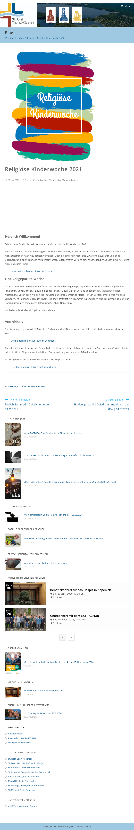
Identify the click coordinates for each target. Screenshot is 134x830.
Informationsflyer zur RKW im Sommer (32, 271)
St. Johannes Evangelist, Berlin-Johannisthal (29, 772)
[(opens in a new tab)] (13, 692)
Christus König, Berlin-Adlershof (23, 776)
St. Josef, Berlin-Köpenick (20, 758)
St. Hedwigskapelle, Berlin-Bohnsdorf (26, 785)
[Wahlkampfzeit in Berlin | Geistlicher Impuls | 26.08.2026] (13, 516)
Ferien (13, 386)
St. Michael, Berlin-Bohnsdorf (22, 790)
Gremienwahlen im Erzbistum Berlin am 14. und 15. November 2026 (59, 662)
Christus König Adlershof (36, 180)
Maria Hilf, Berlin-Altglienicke (22, 781)
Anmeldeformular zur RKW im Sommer (32, 340)
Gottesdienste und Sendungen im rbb (43, 690)
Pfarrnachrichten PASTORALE (22, 738)
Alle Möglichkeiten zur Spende (22, 806)
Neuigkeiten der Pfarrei (19, 742)
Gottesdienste (15, 733)
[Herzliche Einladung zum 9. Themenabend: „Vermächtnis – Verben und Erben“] (13, 540)
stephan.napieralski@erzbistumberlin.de (33, 367)
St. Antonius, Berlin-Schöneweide (24, 767)
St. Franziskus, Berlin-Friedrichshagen (26, 763)
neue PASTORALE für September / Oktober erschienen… (53, 433)
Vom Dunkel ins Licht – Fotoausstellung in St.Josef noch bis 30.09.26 (59, 455)
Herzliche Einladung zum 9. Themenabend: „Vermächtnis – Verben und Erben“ (64, 538)
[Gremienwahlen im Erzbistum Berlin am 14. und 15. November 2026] (13, 663)
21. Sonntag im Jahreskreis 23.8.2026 (42, 713)
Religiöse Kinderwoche (28, 386)
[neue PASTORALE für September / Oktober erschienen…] (13, 434)
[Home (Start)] (6, 38)
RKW (43, 386)
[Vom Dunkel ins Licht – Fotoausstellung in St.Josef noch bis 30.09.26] (13, 457)
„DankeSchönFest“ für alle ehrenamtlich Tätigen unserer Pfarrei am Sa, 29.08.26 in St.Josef (70, 481)
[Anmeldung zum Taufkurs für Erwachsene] (13, 564)
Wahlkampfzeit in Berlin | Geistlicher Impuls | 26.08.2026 (53, 514)
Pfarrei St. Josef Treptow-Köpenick (64, 180)
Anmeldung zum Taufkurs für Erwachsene (45, 562)
